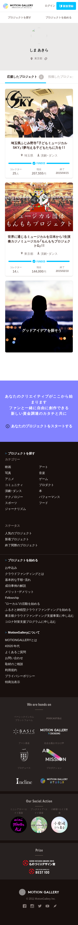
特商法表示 (12, 682)
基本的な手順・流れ (18, 579)
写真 (8, 473)
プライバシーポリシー (20, 676)
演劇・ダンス (13, 491)
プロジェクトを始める (59, 17)
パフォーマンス (49, 497)
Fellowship (12, 597)
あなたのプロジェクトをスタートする (41, 425)
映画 (8, 467)
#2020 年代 (12, 646)
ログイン (50, 5)
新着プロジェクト (17, 539)
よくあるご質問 (15, 652)
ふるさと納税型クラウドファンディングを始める (38, 609)
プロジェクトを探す (19, 17)
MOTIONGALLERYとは (21, 640)
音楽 (42, 473)
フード (43, 503)
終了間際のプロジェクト (21, 545)
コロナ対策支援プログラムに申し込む (30, 621)
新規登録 (68, 6)
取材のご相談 (14, 664)
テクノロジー (14, 497)
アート (43, 467)
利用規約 (11, 670)
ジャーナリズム (15, 509)
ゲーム (43, 479)
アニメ (9, 479)
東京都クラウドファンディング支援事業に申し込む (39, 615)
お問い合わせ (14, 658)
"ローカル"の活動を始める (22, 603)
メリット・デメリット (19, 591)
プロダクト (46, 485)
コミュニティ (14, 485)
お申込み (11, 567)
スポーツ (11, 503)
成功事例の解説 (15, 585)
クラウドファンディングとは (24, 573)
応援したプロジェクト (24, 76)
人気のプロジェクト (18, 533)
